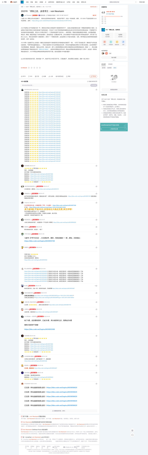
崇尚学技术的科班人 (29, 186)
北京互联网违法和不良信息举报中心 (83, 449)
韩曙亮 (26, 247)
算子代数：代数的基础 (34, 416)
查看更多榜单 (114, 89)
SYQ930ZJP (27, 383)
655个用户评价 (110, 14)
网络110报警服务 (37, 451)
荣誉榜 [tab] (110, 64)
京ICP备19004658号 (46, 449)
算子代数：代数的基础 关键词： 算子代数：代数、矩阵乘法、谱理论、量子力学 (50, 418)
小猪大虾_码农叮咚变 (30, 302)
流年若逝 (26, 372)
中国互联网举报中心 (46, 451)
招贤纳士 (32, 447)
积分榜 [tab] (103, 64)
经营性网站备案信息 (70, 449)
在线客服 (78, 447)
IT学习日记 (27, 234)
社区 (22, 6)
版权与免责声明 (70, 451)
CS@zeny (26, 202)
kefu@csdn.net (69, 447)
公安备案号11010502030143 (34, 449)
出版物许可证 (82, 451)
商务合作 (38, 447)
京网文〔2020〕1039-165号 (58, 449)
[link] (22, 6)
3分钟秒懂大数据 (28, 356)
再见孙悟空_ (27, 219)
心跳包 (26, 309)
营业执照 (87, 451)
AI (43, 6)
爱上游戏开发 (28, 268)
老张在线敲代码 (28, 293)
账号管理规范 (63, 451)
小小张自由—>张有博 (30, 316)
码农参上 (26, 365)
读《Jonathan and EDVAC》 (36, 437)
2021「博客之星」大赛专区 (33, 6)
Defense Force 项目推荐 (35, 429)
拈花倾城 (26, 165)
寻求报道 (43, 447)
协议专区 (49, 447)
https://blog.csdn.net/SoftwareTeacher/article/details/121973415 (51, 20)
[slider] (35, 68)
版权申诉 (76, 451)
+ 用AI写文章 (114, 129)
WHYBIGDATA (28, 89)
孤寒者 (26, 227)
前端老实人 (27, 193)
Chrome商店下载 (55, 451)
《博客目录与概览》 (43, 49)
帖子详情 (48, 6)
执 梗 (25, 285)
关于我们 (27, 447)
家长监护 (31, 451)
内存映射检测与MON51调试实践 (37, 422)
